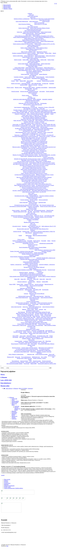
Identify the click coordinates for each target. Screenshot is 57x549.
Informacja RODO (14, 414)
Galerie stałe (14, 398)
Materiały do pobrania (14, 417)
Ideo (7, 546)
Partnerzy (6, 480)
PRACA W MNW (23, 388)
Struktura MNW (15, 401)
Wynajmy (6, 482)
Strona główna (9, 388)
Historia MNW (15, 402)
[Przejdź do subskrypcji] (5, 388)
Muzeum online (5, 386)
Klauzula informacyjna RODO (17, 409)
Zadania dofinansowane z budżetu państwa (13, 488)
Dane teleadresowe (6, 383)
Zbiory (13, 400)
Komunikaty (14, 412)
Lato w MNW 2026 (6, 380)
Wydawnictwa (7, 483)
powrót (2, 475)
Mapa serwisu (7, 479)
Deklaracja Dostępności (9, 485)
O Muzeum (4, 377)
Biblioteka (14, 411)
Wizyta (3, 374)
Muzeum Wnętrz (7, 7)
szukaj (2, 367)
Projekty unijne (7, 487)
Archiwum (30, 388)
